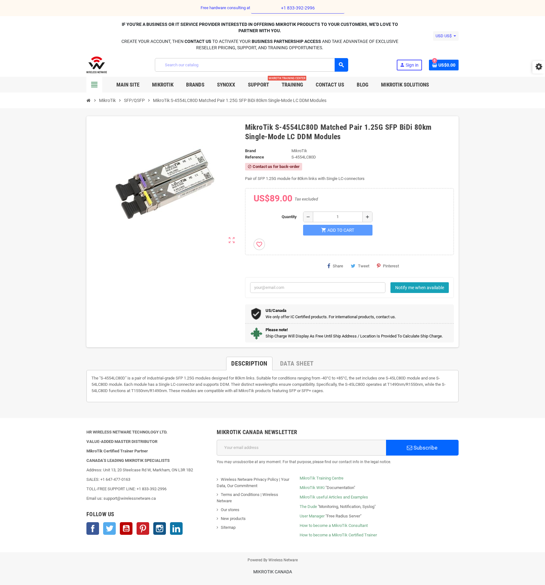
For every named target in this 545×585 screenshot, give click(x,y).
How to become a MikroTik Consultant (334, 525)
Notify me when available (419, 287)
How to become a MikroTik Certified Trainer (338, 535)
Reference (254, 157)
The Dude (308, 506)
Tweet (363, 266)
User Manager (312, 516)
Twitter (109, 528)
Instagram (159, 528)
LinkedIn (176, 528)
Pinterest (391, 266)
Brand (250, 150)
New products (233, 518)
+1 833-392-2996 (298, 7)
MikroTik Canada (272, 571)
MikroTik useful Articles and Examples (334, 497)
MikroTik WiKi (312, 487)
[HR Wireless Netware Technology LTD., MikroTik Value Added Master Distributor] (96, 64)
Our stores (230, 509)
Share (338, 266)
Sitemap (228, 527)
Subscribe (424, 448)
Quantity (289, 216)
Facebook (92, 528)
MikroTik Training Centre (321, 478)
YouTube (126, 528)
